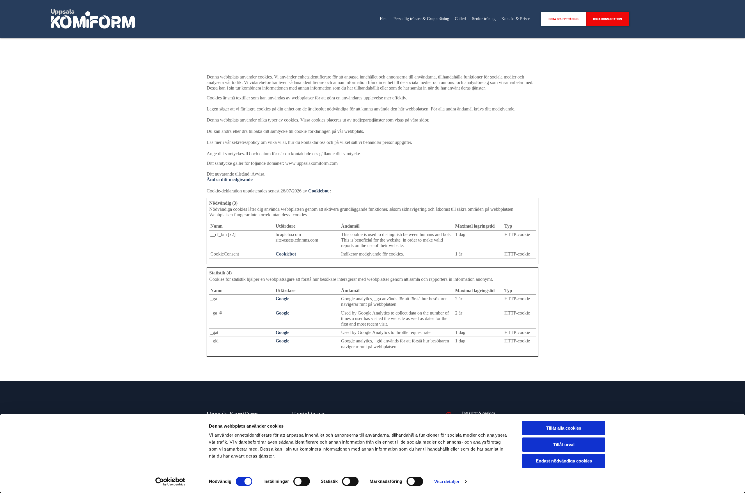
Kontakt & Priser (515, 19)
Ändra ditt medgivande (230, 179)
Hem (384, 19)
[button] (563, 19)
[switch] (301, 481)
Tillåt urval (563, 444)
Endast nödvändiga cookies (564, 460)
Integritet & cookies (478, 413)
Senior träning (484, 19)
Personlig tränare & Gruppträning (421, 19)
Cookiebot (318, 190)
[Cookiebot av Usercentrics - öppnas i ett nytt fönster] (170, 481)
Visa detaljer (447, 481)
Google (282, 298)
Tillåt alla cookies (563, 428)
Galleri (460, 19)
